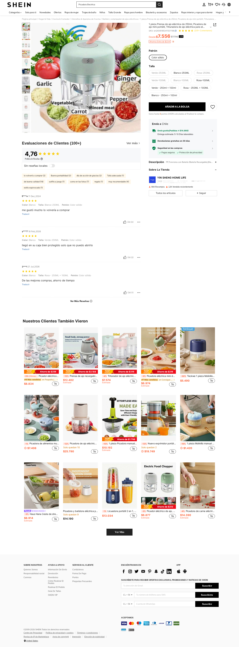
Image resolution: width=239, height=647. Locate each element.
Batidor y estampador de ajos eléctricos (120, 19)
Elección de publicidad (94, 637)
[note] (41, 372)
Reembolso (53, 577)
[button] (224, 5)
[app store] (178, 573)
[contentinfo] (170, 623)
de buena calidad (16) (33, 181)
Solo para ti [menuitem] (30, 12)
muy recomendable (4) (118, 181)
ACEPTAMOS (127, 618)
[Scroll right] (229, 12)
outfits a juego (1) (57, 181)
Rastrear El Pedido (56, 587)
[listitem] (41, 358)
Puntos (75, 577)
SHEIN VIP (53, 595)
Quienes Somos (31, 569)
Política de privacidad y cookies (59, 633)
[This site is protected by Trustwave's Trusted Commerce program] (123, 630)
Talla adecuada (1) (115, 175)
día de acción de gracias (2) (89, 175)
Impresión (76, 637)
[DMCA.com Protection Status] (131, 630)
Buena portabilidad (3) (61, 175)
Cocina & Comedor (60, 19)
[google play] (185, 573)
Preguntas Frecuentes (82, 581)
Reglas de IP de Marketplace (36, 637)
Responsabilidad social (34, 573)
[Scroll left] (226, 12)
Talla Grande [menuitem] (114, 12)
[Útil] (125, 222)
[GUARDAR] (212, 106)
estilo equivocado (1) (33, 187)
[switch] (52, 165)
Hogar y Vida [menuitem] (222, 12)
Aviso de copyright (61, 637)
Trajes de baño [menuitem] (89, 12)
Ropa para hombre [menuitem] (133, 12)
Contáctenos (78, 569)
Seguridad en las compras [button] (170, 148)
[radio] (158, 57)
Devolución (53, 573)
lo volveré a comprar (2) (34, 175)
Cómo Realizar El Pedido (56, 582)
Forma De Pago (79, 573)
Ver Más (119, 532)
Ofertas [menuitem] (57, 12)
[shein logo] (19, 4)
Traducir (25, 214)
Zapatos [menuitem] (174, 12)
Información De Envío (57, 569)
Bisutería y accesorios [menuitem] (156, 12)
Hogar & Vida (44, 19)
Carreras (27, 577)
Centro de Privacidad (33, 633)
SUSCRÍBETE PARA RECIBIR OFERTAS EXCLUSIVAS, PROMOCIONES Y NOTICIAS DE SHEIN (164, 580)
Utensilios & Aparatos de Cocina (85, 19)
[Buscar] (159, 4)
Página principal (29, 19)
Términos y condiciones (87, 633)
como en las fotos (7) (79, 181)
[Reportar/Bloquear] (139, 222)
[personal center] (204, 5)
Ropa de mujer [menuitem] (72, 12)
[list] (147, 571)
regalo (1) (98, 181)
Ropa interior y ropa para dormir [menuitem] (197, 12)
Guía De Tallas (54, 591)
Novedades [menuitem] (45, 12)
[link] (210, 4)
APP (178, 565)
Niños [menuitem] (102, 12)
